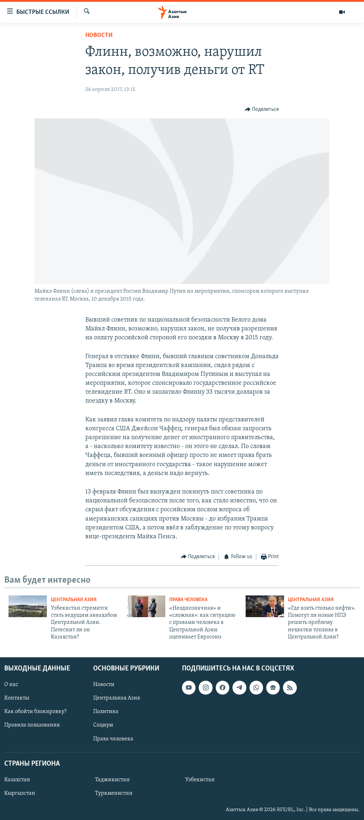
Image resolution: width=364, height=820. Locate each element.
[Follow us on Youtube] (189, 687)
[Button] (262, 109)
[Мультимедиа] (342, 12)
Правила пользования (32, 725)
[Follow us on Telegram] (239, 687)
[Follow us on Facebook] (222, 687)
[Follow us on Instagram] (205, 687)
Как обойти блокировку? (35, 711)
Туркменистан (114, 793)
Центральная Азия (74, 600)
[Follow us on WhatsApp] (256, 687)
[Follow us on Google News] (273, 687)
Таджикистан (112, 780)
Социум (103, 725)
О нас (11, 684)
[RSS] (289, 687)
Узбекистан (200, 780)
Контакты (16, 698)
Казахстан (17, 780)
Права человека (188, 600)
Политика (105, 711)
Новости (99, 35)
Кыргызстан (19, 793)
